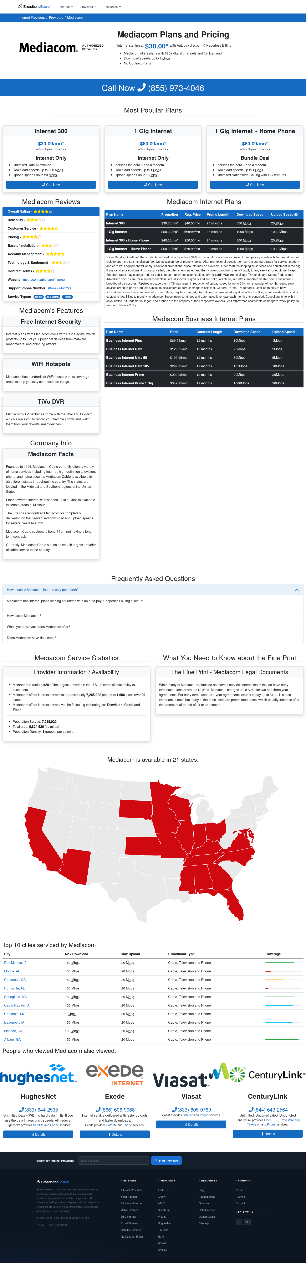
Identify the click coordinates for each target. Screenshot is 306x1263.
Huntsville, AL (14, 988)
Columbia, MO (14, 1013)
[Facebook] (239, 1222)
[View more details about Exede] (115, 1074)
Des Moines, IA (15, 962)
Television (53, 297)
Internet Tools (207, 1197)
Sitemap (204, 1223)
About (239, 1190)
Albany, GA (12, 1039)
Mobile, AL (12, 971)
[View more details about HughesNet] (38, 1074)
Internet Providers (131, 1190)
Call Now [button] (52, 184)
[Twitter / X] (247, 1222)
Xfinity (162, 1197)
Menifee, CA (13, 1030)
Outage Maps (207, 1216)
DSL (275, 1120)
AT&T (161, 1203)
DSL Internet (128, 1216)
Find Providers (168, 1161)
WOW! (162, 1243)
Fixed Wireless (289, 1120)
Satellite (38, 1125)
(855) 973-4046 (153, 87)
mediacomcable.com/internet (44, 279)
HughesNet (164, 1223)
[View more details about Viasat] (191, 1074)
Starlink (162, 1250)
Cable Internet (129, 1210)
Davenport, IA (14, 1022)
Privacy (40, 1224)
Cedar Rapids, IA (17, 1005)
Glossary (204, 1203)
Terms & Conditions (57, 1224)
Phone (67, 297)
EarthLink (163, 1190)
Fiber (267, 1120)
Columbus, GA (15, 979)
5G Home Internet (131, 1203)
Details (40, 1134)
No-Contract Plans (132, 1236)
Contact (240, 1203)
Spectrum (164, 1210)
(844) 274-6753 (59, 288)
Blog (201, 1190)
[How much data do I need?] (296, 214)
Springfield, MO (15, 996)
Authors (240, 1197)
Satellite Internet (131, 1230)
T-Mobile (163, 1230)
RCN (161, 1236)
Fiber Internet (129, 1197)
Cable (38, 297)
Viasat (162, 1216)
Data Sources (207, 1210)
